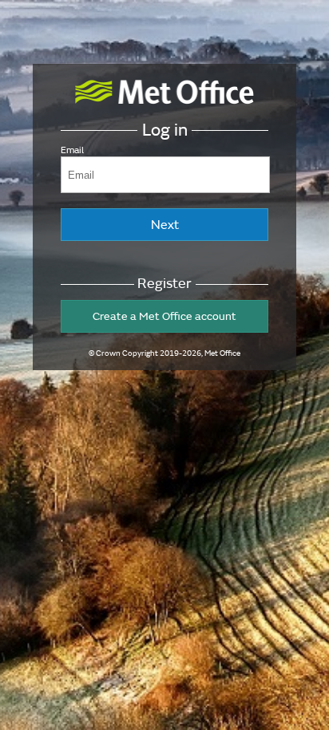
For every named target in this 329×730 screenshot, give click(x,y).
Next (165, 225)
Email (72, 150)
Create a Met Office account (164, 316)
